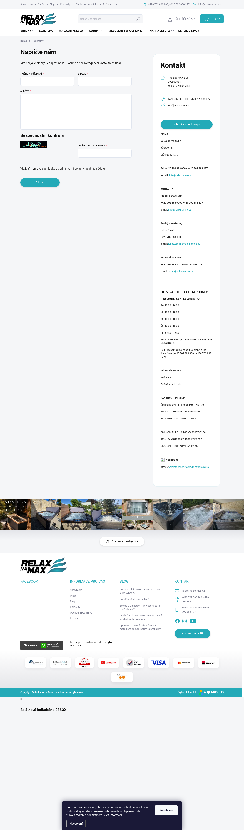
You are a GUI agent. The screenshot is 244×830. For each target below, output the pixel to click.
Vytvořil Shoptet (187, 692)
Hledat (138, 19)
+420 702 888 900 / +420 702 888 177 (189, 99)
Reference (108, 4)
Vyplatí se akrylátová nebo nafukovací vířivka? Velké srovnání (141, 617)
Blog (52, 4)
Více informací (113, 815)
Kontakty (65, 4)
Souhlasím (166, 810)
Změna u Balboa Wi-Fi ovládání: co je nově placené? (140, 607)
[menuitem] (27, 31)
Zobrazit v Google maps (186, 124)
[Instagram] (184, 620)
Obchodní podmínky (87, 4)
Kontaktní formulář (192, 633)
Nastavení (76, 823)
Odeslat (40, 182)
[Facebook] (177, 620)
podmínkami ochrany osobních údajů (81, 168)
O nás (41, 4)
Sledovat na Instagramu (125, 541)
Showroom (26, 4)
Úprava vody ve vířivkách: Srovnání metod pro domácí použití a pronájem (140, 627)
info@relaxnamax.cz (179, 105)
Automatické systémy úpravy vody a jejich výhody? (140, 591)
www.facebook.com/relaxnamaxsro (189, 467)
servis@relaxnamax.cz (180, 271)
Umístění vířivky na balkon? (135, 599)
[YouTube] (193, 620)
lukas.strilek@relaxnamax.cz (184, 243)
